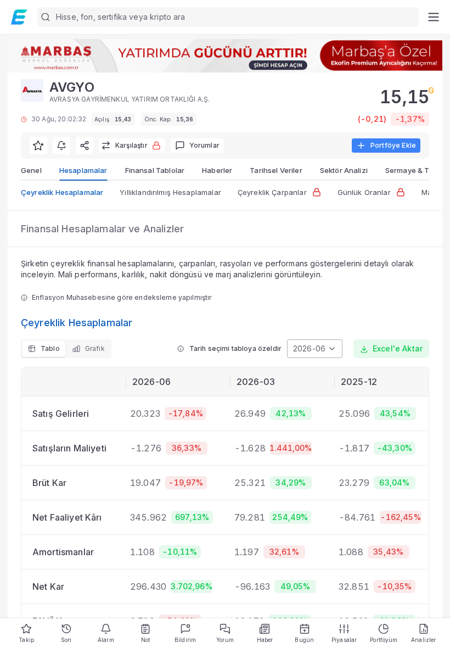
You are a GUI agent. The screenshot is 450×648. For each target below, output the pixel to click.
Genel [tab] (31, 170)
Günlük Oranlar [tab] (364, 192)
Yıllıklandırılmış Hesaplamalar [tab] (170, 192)
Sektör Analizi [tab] (344, 170)
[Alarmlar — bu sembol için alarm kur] (61, 145)
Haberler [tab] (217, 170)
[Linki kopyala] (84, 145)
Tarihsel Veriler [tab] (276, 170)
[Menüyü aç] (433, 17)
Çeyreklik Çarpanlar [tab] (272, 192)
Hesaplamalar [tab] (83, 170)
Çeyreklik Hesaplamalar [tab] (62, 192)
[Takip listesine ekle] (38, 145)
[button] (228, 17)
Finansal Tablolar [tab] (155, 170)
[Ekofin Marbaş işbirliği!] (225, 55)
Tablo (50, 348)
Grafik (95, 348)
